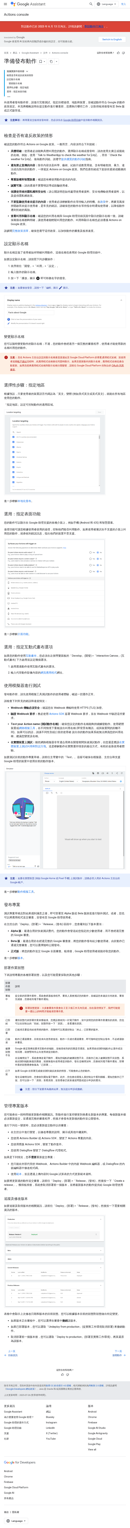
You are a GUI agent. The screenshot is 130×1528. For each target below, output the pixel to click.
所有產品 (9, 1498)
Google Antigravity (98, 1433)
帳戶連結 (22, 361)
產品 (15, 53)
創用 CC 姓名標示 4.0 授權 (58, 1385)
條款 (6, 1512)
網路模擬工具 (27, 728)
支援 (6, 1433)
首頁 (6, 53)
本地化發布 (24, 501)
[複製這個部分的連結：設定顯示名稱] (31, 244)
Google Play (94, 1444)
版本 (20, 958)
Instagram (51, 1422)
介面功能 (23, 634)
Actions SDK (56, 713)
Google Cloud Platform (16, 1487)
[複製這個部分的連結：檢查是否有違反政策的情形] (56, 136)
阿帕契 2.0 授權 (96, 1385)
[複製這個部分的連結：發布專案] (23, 905)
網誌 (48, 1411)
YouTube (51, 1438)
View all (92, 1449)
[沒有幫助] (123, 52)
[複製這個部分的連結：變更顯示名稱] (27, 337)
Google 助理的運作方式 (16, 1422)
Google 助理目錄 (72, 120)
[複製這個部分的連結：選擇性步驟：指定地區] (48, 385)
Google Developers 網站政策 (20, 1389)
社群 (6, 1438)
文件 (45, 53)
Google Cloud (95, 1438)
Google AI (9, 1492)
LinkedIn (50, 1428)
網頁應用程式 (49, 672)
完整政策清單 (20, 230)
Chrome (92, 1417)
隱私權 (15, 1512)
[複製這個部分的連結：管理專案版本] (31, 1106)
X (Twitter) (52, 1433)
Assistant (37, 4)
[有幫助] (118, 52)
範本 (19, 1174)
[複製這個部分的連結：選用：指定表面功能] (44, 514)
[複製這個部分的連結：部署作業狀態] (27, 968)
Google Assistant (30, 53)
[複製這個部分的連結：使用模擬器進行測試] (44, 686)
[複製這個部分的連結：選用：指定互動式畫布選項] (56, 647)
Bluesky (50, 1417)
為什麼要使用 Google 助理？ (19, 1417)
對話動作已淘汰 (94, 26)
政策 (103, 201)
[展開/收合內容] (27, 71)
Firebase (92, 1422)
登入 (123, 4)
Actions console (16, 15)
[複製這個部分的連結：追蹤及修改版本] (31, 1199)
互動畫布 (31, 655)
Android (92, 1411)
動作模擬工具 (26, 891)
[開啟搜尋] (91, 4)
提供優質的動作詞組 (73, 159)
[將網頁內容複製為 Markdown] (51, 61)
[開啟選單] (5, 4)
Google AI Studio (97, 1428)
